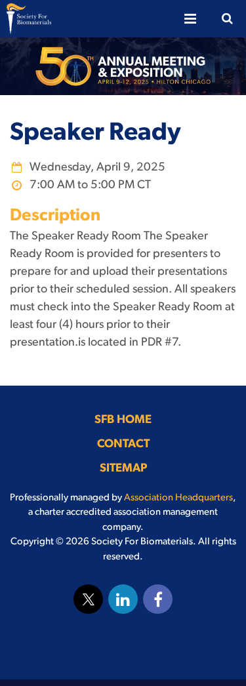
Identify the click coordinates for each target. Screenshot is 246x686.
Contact (123, 445)
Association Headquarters (178, 498)
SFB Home (123, 420)
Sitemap (123, 469)
